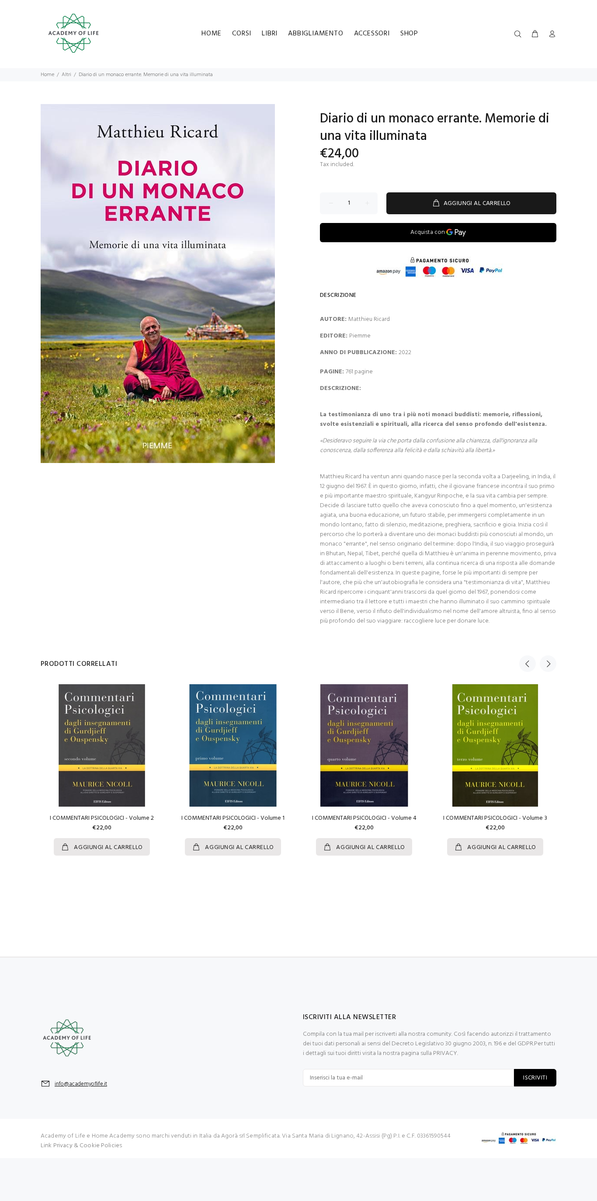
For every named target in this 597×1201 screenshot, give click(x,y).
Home (47, 74)
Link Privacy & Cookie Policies (81, 1146)
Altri (66, 74)
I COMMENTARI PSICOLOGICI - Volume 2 (102, 818)
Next (548, 663)
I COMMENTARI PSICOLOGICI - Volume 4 (364, 818)
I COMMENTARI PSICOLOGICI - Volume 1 (233, 818)
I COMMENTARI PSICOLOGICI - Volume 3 (495, 818)
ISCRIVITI (535, 1078)
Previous (527, 663)
